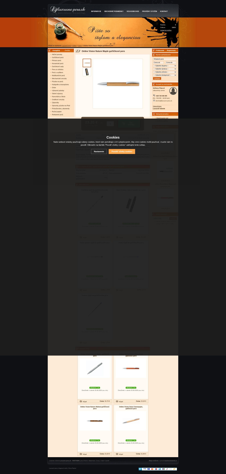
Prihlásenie (160, 50)
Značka (67, 50)
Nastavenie (99, 151)
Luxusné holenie (159, 109)
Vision (80, 45)
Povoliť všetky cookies (122, 151)
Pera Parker (72, 468)
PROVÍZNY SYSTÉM (149, 11)
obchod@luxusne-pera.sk (164, 101)
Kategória (55, 50)
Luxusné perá (66, 45)
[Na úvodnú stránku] (68, 11)
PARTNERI (76, 460)
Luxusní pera (53, 468)
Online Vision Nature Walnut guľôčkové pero (94, 408)
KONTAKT (164, 11)
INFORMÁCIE (96, 11)
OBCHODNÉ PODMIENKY (113, 11)
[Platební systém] (158, 470)
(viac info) (105, 390)
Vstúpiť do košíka (165, 30)
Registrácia (171, 50)
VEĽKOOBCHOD (133, 11)
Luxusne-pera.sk (65, 460)
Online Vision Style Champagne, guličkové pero (131, 408)
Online (74, 45)
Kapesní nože (63, 468)
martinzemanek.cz (170, 460)
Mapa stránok (153, 460)
